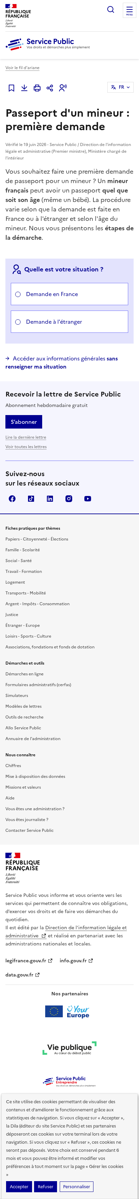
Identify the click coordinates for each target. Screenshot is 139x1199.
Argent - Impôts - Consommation (37, 604)
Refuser (45, 1186)
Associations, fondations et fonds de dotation (49, 647)
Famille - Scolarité (22, 550)
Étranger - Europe (22, 625)
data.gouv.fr (19, 974)
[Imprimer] (37, 88)
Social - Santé (18, 561)
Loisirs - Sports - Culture (28, 636)
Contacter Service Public (29, 830)
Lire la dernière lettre (25, 437)
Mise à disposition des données (35, 776)
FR (121, 87)
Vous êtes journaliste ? (26, 820)
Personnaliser (76, 1186)
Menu (129, 15)
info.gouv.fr (73, 960)
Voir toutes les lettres (26, 447)
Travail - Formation (23, 571)
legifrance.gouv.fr (25, 960)
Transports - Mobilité (25, 593)
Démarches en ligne (24, 674)
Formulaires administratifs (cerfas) (38, 685)
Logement (15, 582)
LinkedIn (50, 498)
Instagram (69, 498)
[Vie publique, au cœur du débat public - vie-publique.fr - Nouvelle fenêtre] (69, 1049)
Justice (11, 615)
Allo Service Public (23, 728)
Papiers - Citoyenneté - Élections (36, 539)
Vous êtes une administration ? (34, 809)
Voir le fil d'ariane (22, 68)
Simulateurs (16, 696)
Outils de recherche (24, 717)
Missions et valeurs (23, 787)
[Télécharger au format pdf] (24, 88)
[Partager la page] (50, 88)
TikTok (31, 498)
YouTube (87, 498)
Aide (10, 798)
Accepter (19, 1186)
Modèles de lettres (23, 706)
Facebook (12, 498)
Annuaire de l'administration (32, 739)
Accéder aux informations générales (61, 362)
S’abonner (24, 422)
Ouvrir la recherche (110, 9)
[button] (63, 88)
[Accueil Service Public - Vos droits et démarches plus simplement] (49, 51)
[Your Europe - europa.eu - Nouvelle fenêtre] (70, 1011)
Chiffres (13, 766)
